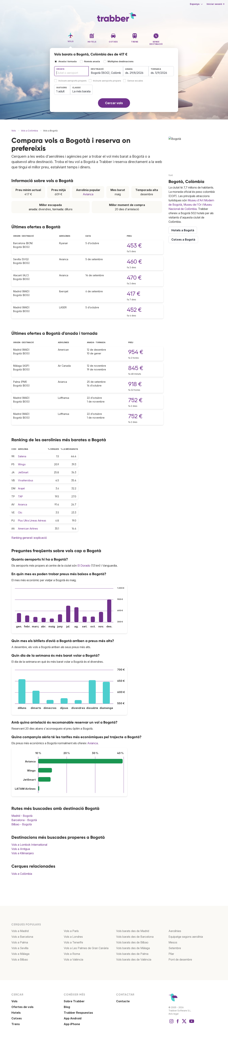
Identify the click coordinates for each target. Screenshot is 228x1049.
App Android (72, 1018)
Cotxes (16, 1018)
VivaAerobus (25, 480)
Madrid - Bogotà (21, 816)
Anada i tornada (67, 61)
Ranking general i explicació (29, 537)
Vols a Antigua (20, 849)
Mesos (173, 942)
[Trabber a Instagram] (171, 1023)
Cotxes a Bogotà (183, 239)
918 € (135, 384)
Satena (22, 456)
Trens (15, 1024)
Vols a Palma (19, 942)
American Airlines (28, 528)
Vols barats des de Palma (132, 954)
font (171, 175)
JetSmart (23, 472)
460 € (134, 261)
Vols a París (71, 931)
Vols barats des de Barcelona (135, 936)
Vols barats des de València (133, 959)
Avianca (88, 194)
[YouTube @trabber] (191, 1023)
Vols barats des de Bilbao (132, 942)
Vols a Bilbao (19, 959)
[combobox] (71, 71)
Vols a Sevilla (19, 948)
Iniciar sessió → (215, 4)
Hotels (16, 1012)
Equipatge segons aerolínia (186, 936)
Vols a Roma (72, 954)
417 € (133, 293)
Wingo (22, 464)
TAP (20, 496)
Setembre (175, 948)
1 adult (60, 91)
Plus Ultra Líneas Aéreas (32, 520)
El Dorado (83, 565)
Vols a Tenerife (73, 942)
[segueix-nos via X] (184, 1023)
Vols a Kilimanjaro (22, 853)
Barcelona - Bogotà (24, 820)
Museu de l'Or (192, 204)
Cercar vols (114, 103)
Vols (14, 1001)
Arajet (21, 488)
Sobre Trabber (74, 1001)
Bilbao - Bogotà (21, 824)
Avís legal (173, 1013)
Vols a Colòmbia (21, 873)
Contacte (123, 1001)
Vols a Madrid (20, 931)
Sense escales (135, 81)
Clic (20, 512)
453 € (134, 245)
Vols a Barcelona (22, 936)
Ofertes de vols (22, 1007)
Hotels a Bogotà (182, 230)
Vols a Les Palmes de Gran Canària (86, 948)
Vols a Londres (73, 936)
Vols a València (73, 959)
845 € (135, 368)
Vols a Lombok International (29, 844)
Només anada (92, 61)
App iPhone (72, 1024)
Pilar (171, 954)
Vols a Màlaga (20, 954)
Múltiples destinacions (120, 61)
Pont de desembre (180, 959)
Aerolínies (175, 931)
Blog (67, 1007)
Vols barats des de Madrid (132, 931)
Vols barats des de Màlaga (133, 948)
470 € (134, 277)
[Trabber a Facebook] (178, 1023)
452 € (134, 309)
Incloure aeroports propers (72, 81)
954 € (135, 351)
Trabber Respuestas (78, 1012)
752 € (135, 400)
